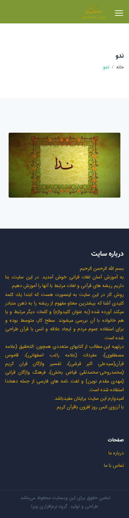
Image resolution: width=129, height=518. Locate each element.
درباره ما (116, 453)
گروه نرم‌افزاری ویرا (49, 506)
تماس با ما (114, 465)
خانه (120, 67)
